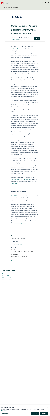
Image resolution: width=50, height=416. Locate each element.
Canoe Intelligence (15, 39)
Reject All (44, 413)
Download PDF (5, 276)
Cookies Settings (5, 413)
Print (3, 274)
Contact (13, 261)
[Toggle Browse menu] (45, 7)
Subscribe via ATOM (7, 280)
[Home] (6, 3)
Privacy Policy (4, 410)
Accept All (35, 413)
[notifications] (45, 3)
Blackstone (23, 238)
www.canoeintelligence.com (20, 223)
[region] (25, 410)
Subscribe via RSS (6, 278)
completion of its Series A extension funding (21, 179)
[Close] (47, 407)
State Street (14, 183)
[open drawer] (48, 3)
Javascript (4, 282)
